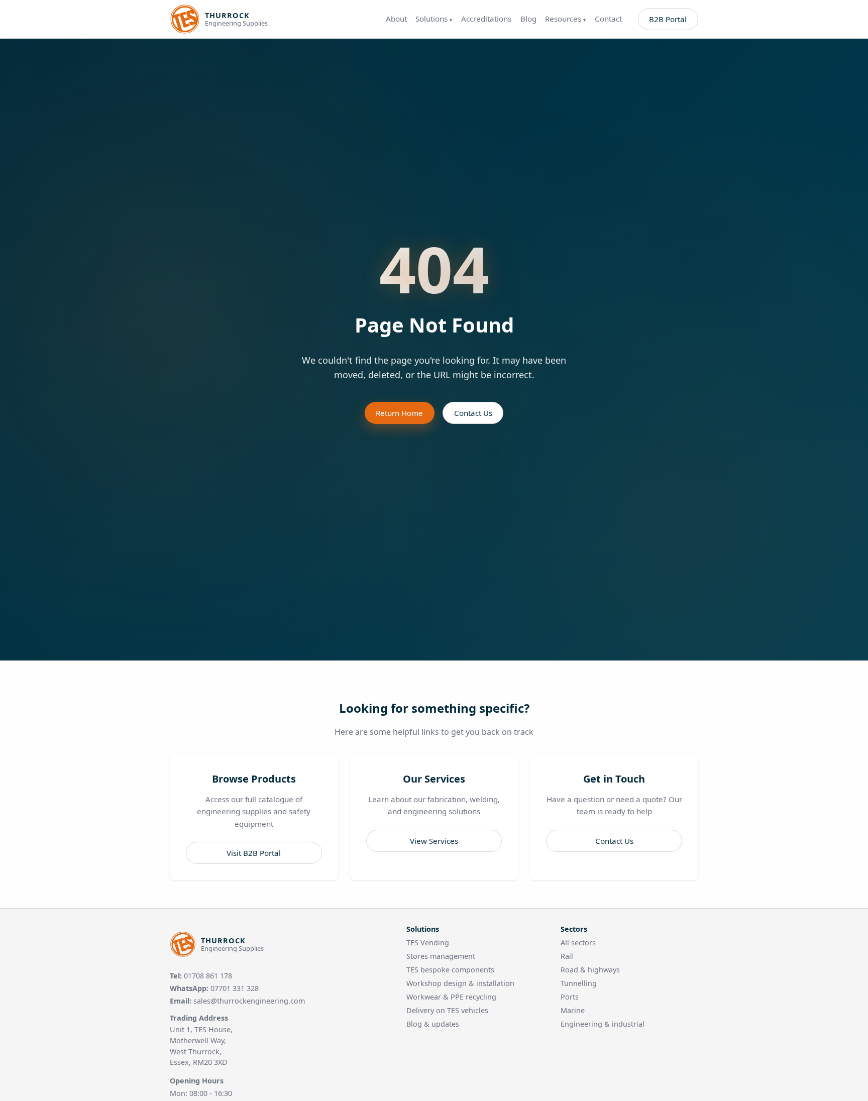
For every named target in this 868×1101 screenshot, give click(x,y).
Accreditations (486, 19)
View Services (434, 841)
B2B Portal (668, 19)
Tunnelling (579, 983)
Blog (528, 19)
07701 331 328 (234, 988)
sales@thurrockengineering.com (249, 1001)
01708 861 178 (208, 975)
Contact (608, 19)
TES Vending (427, 942)
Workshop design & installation (460, 983)
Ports (570, 997)
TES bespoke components (450, 969)
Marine (573, 1010)
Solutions (433, 19)
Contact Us (473, 413)
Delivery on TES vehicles (447, 1010)
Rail (567, 956)
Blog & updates (432, 1024)
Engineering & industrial (602, 1024)
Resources (565, 19)
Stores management (440, 956)
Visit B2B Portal (254, 853)
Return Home (399, 413)
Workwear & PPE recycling (451, 997)
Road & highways (590, 969)
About (396, 19)
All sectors (578, 942)
